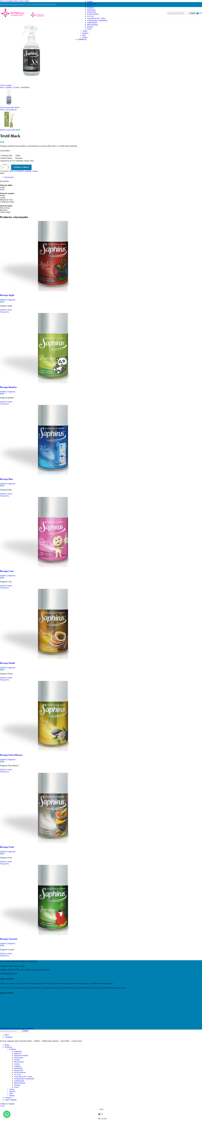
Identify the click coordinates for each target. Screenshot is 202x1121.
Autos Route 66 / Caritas (96, 18)
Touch (89, 29)
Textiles (90, 1)
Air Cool (90, 16)
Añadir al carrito (21, 167)
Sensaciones (91, 12)
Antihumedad (92, 23)
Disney (85, 37)
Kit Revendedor (93, 14)
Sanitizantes (91, 10)
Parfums (90, 27)
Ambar (84, 31)
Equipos (85, 33)
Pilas (84, 35)
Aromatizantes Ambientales (97, 20)
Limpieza (90, 8)
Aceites (89, 6)
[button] (6, 1114)
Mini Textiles (92, 4)
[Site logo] (15, 17)
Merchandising (92, 25)
